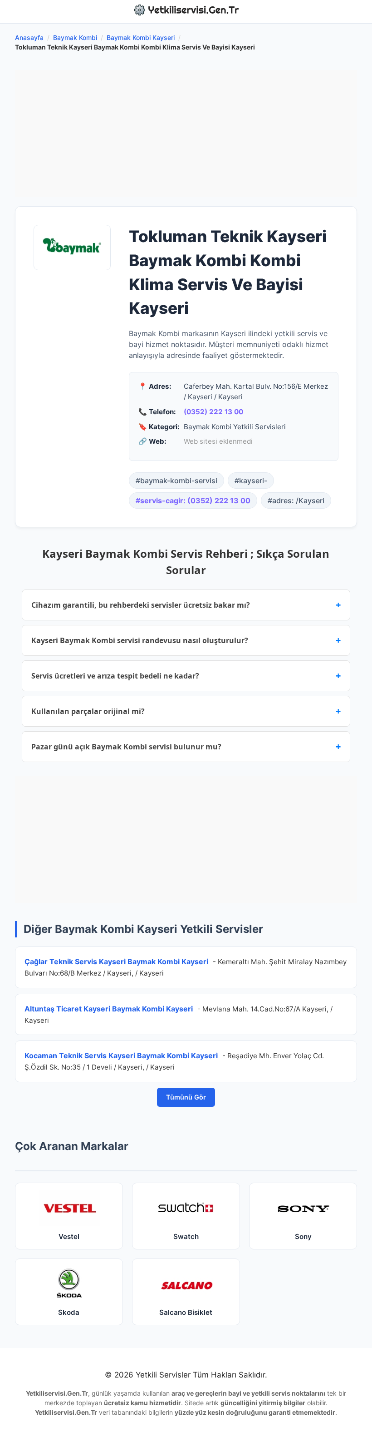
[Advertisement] (186, 133)
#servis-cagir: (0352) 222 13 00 (193, 500)
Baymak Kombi (75, 37)
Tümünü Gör (186, 1097)
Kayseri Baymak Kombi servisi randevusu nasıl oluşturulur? (186, 640)
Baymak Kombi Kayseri (141, 37)
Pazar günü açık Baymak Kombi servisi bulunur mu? (186, 746)
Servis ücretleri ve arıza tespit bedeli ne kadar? (186, 675)
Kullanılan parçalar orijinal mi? (186, 711)
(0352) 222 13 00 (213, 411)
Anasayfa (29, 37)
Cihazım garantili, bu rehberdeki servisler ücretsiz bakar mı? (186, 605)
